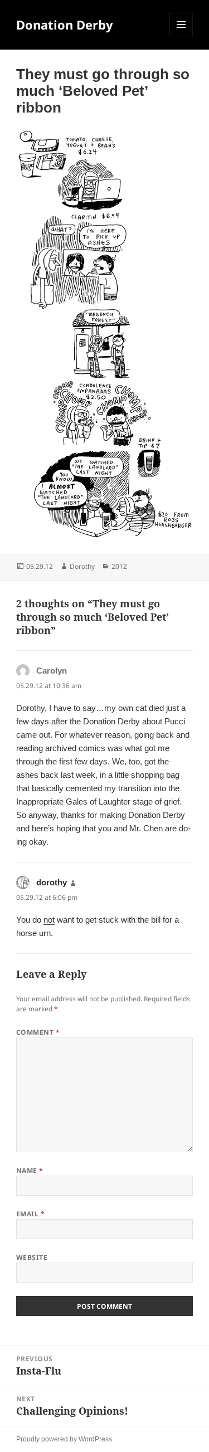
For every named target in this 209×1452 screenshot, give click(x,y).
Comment (38, 1032)
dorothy (51, 882)
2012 (119, 566)
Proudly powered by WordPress (64, 1439)
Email (30, 1214)
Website (31, 1257)
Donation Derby (64, 24)
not (49, 919)
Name (29, 1170)
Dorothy (82, 566)
